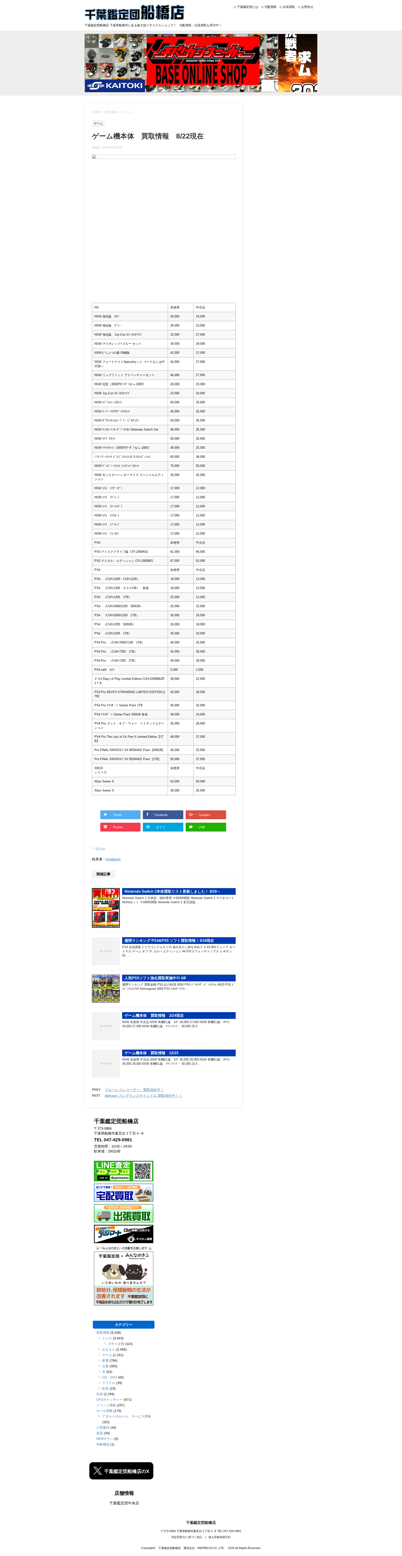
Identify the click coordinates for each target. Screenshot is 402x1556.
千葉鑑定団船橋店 (201, 1523)
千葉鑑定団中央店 (124, 1503)
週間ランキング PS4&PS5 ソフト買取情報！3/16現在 (169, 941)
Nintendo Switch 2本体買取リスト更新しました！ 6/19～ (172, 891)
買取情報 (102, 1332)
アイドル (108, 1383)
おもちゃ (108, 1349)
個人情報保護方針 (219, 1537)
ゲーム (100, 848)
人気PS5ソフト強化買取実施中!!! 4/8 (155, 978)
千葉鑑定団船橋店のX (126, 1471)
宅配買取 (271, 7)
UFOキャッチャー (109, 1399)
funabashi (113, 859)
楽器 (99, 1433)
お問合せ (307, 7)
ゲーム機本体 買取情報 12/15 (151, 1053)
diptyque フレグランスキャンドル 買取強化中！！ (143, 1096)
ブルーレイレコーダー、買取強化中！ (134, 1090)
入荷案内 (102, 1427)
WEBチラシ (104, 1439)
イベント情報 (106, 1405)
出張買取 (289, 7)
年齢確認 (102, 1444)
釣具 (105, 1388)
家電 (105, 1360)
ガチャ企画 (116, 1344)
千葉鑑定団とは (247, 7)
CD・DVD (109, 1377)
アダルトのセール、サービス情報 (126, 1416)
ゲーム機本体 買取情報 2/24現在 (154, 1015)
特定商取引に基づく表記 (186, 1537)
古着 (105, 1366)
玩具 (99, 1394)
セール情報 (104, 1411)
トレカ (107, 1338)
